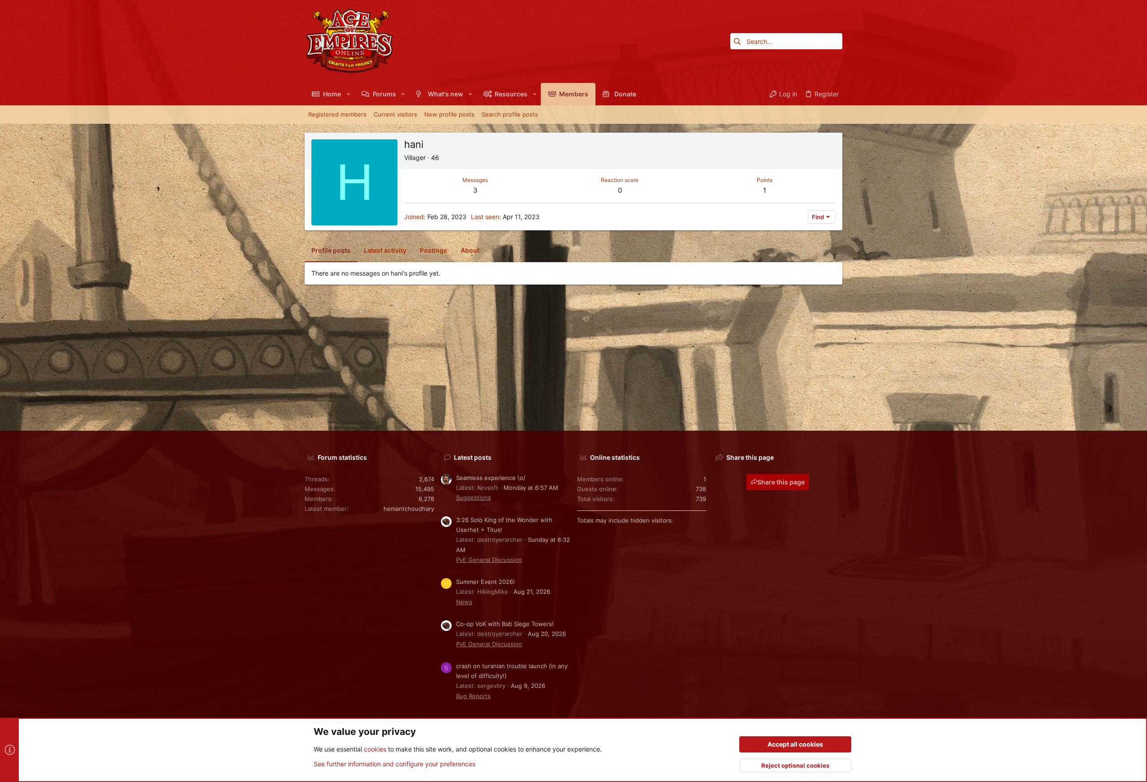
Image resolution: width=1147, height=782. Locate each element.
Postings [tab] (433, 250)
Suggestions (473, 497)
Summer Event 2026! (485, 581)
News (464, 601)
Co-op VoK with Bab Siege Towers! (505, 623)
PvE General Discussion (489, 559)
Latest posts (473, 457)
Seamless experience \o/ (491, 477)
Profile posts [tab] (330, 250)
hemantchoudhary (409, 508)
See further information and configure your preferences (394, 764)
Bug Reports (473, 696)
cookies (375, 749)
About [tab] (470, 250)
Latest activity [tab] (385, 250)
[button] (348, 94)
